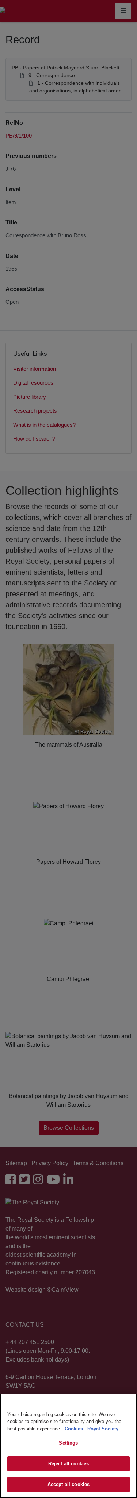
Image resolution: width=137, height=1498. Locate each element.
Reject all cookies (68, 1463)
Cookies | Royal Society (91, 1428)
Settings (68, 1443)
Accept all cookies (68, 1484)
